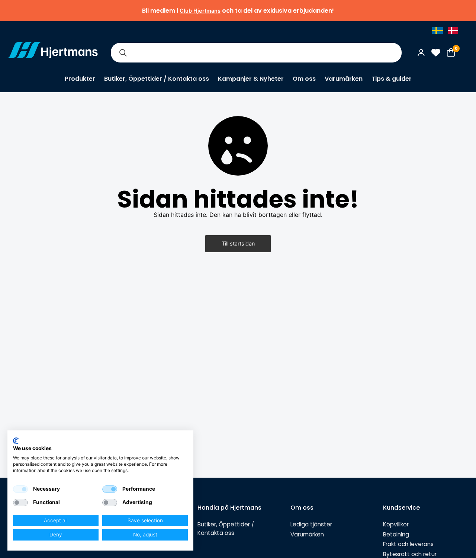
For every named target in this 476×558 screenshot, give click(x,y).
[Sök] (123, 53)
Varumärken (344, 78)
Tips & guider (392, 78)
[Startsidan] (52, 52)
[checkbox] (20, 489)
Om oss (304, 78)
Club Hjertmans (200, 10)
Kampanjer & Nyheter (251, 78)
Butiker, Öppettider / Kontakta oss (156, 78)
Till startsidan (238, 243)
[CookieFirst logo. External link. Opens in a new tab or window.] (16, 440)
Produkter (80, 78)
